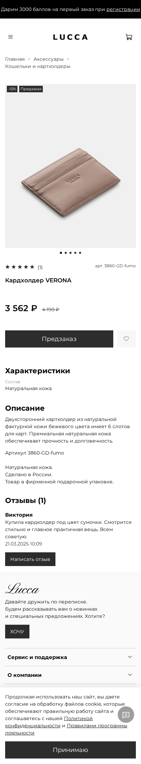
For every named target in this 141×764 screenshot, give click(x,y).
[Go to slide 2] (66, 253)
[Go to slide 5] (80, 253)
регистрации (123, 9)
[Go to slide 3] (70, 253)
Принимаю (70, 749)
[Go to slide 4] (75, 253)
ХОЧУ (17, 631)
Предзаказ (59, 338)
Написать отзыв (30, 559)
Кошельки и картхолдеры (37, 66)
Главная (15, 59)
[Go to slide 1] (61, 253)
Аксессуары (49, 59)
